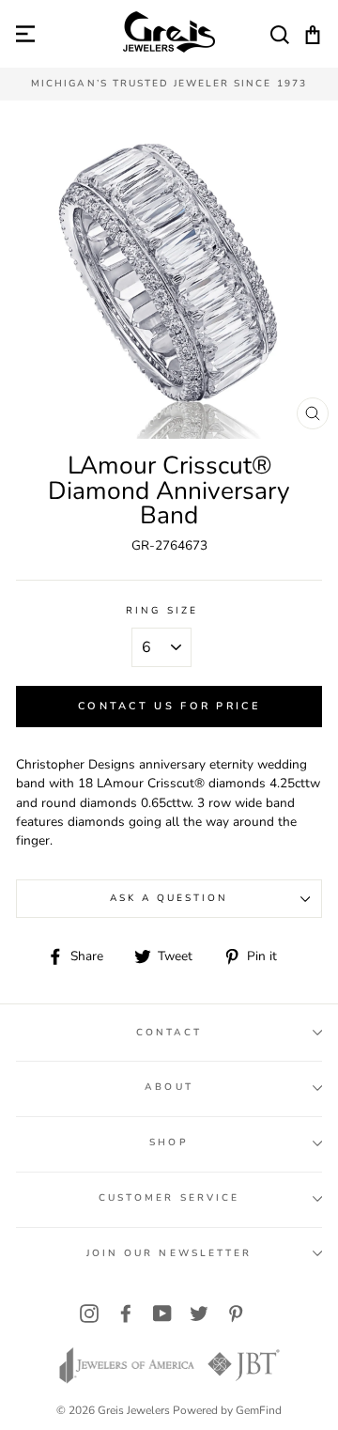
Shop (168, 1142)
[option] (169, 84)
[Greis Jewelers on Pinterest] (235, 1313)
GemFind (259, 1410)
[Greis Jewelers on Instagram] (89, 1313)
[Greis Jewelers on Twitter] (199, 1313)
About (168, 1087)
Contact (169, 1032)
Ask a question (169, 898)
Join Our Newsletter (169, 1253)
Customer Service (169, 1198)
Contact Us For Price (169, 706)
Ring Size (162, 610)
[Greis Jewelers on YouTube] (162, 1313)
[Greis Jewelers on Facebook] (125, 1313)
